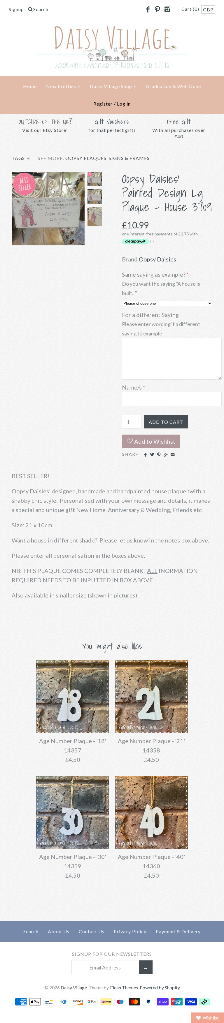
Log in (124, 103)
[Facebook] (147, 10)
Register (103, 103)
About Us (58, 931)
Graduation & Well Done (173, 86)
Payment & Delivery (178, 931)
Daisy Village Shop (113, 86)
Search (30, 931)
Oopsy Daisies (157, 259)
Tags (21, 158)
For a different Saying (150, 314)
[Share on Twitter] (152, 454)
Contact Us (91, 931)
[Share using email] (172, 454)
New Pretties (63, 86)
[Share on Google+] (165, 454)
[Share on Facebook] (145, 454)
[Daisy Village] (112, 28)
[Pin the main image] (159, 454)
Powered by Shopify (160, 987)
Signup (16, 9)
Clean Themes (124, 987)
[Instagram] (167, 10)
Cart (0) (190, 9)
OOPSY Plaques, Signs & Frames (107, 158)
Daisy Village (74, 987)
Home (30, 86)
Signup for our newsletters (112, 954)
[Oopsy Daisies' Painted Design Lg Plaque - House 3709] (48, 176)
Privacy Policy (130, 931)
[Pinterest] (157, 10)
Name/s (132, 387)
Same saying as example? (154, 274)
